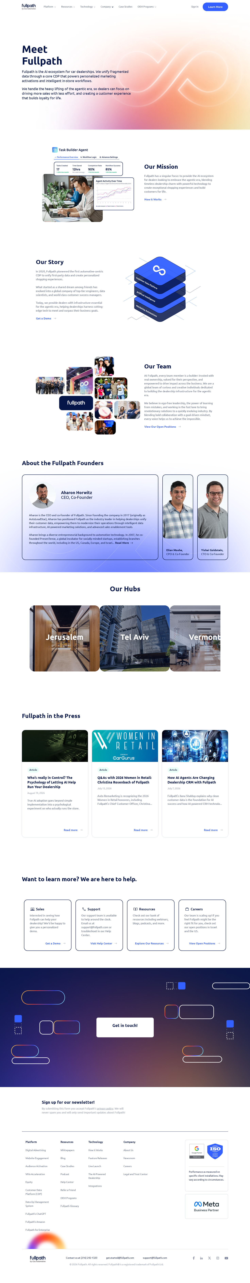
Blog (63, 1158)
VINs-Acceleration (35, 1174)
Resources (66, 6)
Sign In (194, 6)
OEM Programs (146, 6)
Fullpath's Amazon (35, 1222)
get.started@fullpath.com (120, 1257)
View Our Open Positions (160, 426)
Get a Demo (43, 318)
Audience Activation (36, 1166)
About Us (128, 1150)
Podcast (65, 1174)
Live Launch (94, 1166)
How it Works (152, 199)
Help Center (67, 1182)
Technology (86, 6)
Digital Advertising (36, 1150)
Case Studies (125, 6)
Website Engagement (37, 1158)
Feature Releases (97, 1158)
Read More (122, 542)
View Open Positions (202, 943)
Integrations (95, 1186)
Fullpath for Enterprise (38, 1230)
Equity (29, 1182)
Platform (48, 6)
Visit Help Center (101, 943)
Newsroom (129, 1158)
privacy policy (105, 1108)
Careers (127, 1166)
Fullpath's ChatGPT (36, 1214)
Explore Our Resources (149, 943)
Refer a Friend (68, 1190)
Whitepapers (67, 1150)
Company (106, 6)
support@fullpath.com (155, 1257)
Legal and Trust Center (135, 1174)
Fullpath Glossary (70, 1206)
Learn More (215, 6)
